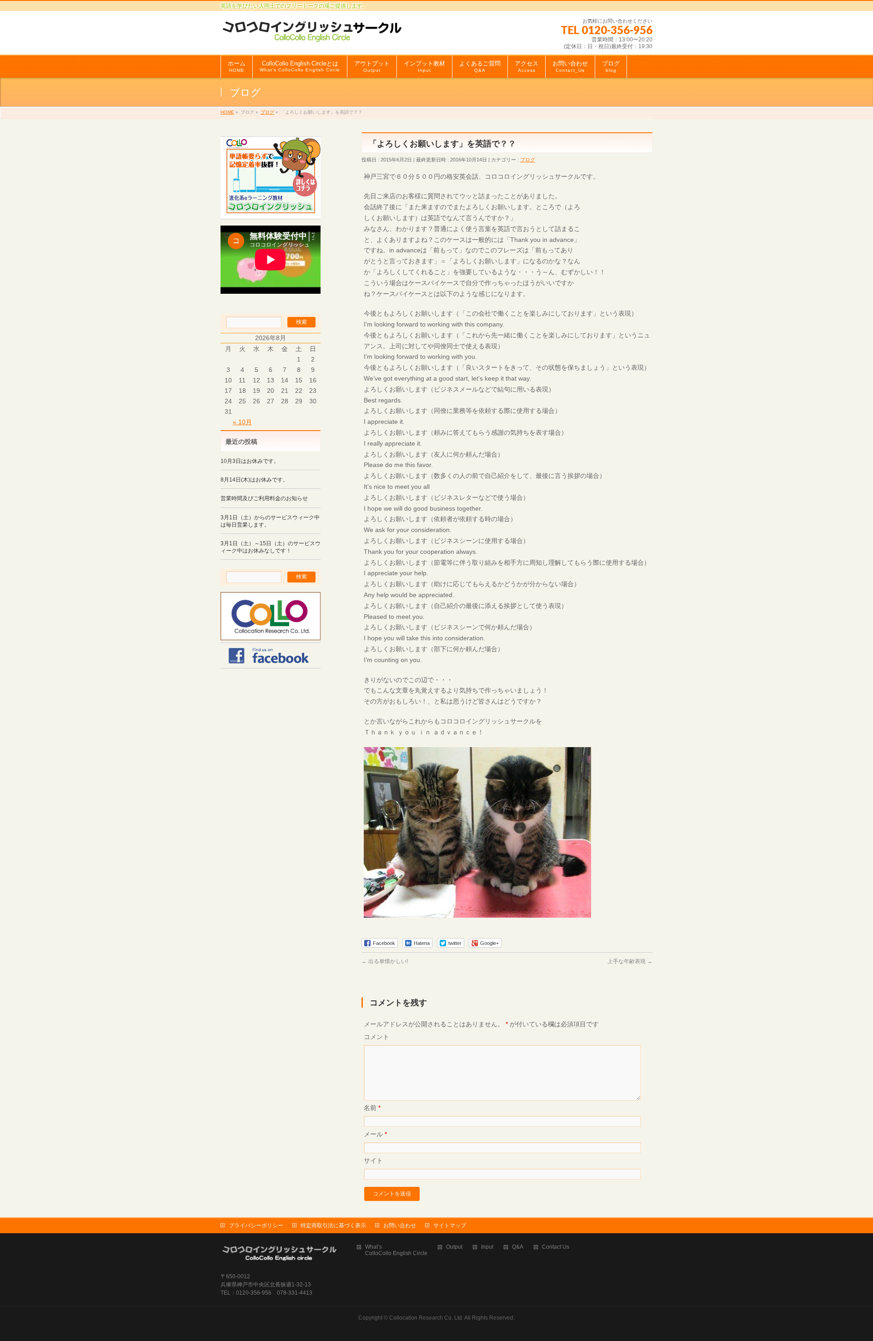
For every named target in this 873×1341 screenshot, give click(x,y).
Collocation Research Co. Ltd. (426, 1318)
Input (487, 1247)
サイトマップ (449, 1225)
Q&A (517, 1247)
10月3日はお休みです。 (250, 461)
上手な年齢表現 (629, 961)
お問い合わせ (399, 1225)
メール (375, 1134)
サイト (373, 1160)
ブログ (527, 159)
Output (454, 1247)
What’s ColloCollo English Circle (396, 1250)
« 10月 (242, 422)
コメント (376, 1036)
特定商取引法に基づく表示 (333, 1225)
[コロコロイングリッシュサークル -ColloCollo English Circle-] (313, 31)
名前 (372, 1107)
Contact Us (555, 1247)
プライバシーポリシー (256, 1225)
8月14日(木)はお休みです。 (254, 480)
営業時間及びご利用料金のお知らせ (264, 498)
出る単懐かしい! (384, 961)
